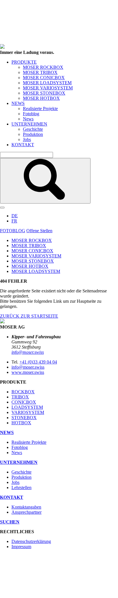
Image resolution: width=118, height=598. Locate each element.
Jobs (27, 139)
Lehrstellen (21, 487)
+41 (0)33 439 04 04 (38, 361)
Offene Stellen (39, 230)
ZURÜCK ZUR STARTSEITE (29, 316)
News (28, 118)
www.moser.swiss (27, 372)
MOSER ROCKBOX (43, 67)
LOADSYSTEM (27, 407)
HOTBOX (21, 422)
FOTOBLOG (12, 230)
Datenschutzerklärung (31, 541)
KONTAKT (22, 144)
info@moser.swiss (27, 352)
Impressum (21, 546)
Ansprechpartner (26, 512)
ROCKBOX (23, 391)
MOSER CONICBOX (44, 77)
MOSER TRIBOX (40, 72)
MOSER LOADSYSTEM (47, 82)
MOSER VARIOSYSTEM (48, 87)
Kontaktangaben (26, 507)
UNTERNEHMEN (29, 124)
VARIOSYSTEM (27, 412)
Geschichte (33, 129)
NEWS (18, 103)
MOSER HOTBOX (41, 98)
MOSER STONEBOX (44, 93)
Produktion (33, 134)
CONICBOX (23, 402)
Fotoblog (31, 113)
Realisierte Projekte (40, 108)
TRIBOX (20, 396)
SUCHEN (9, 521)
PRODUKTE (24, 62)
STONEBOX (24, 417)
